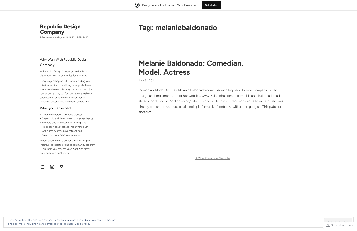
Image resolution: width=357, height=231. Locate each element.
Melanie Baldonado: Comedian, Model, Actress (191, 68)
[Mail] (61, 166)
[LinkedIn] (42, 166)
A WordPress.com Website (212, 158)
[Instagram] (52, 166)
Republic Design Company (60, 29)
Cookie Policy (82, 223)
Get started (211, 5)
